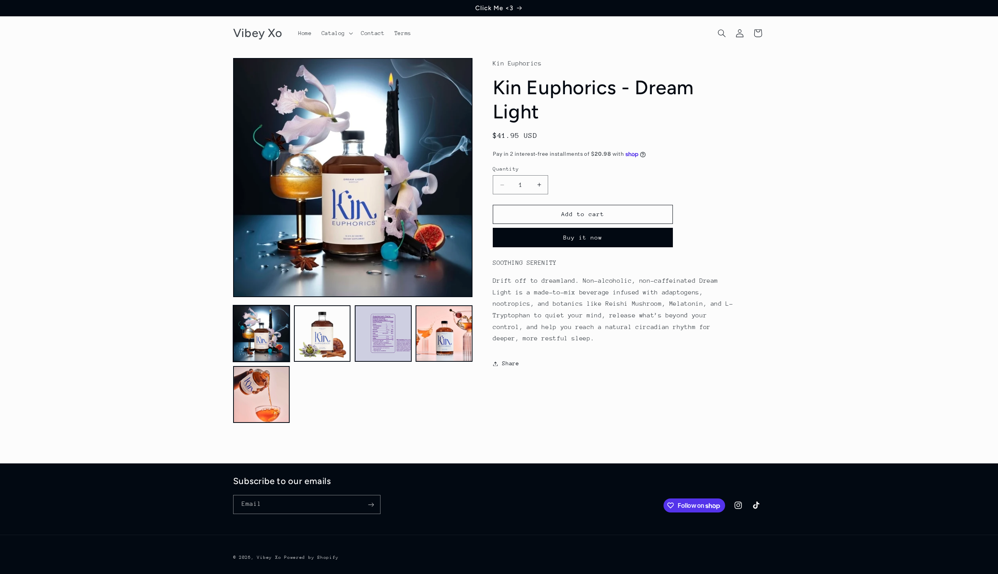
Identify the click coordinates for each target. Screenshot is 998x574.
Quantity (506, 169)
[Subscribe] (371, 504)
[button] (336, 33)
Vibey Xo (269, 557)
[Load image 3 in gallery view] (383, 333)
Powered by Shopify (311, 557)
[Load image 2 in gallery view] (322, 333)
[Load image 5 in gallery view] (261, 394)
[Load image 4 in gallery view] (444, 333)
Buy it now (583, 237)
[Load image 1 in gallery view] (261, 333)
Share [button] (510, 363)
